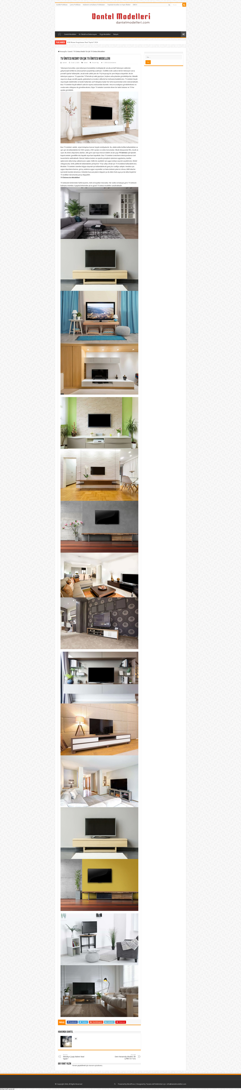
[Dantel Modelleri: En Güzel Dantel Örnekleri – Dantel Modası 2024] (120, 19)
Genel (70, 51)
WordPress (131, 1084)
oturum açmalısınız (95, 1065)
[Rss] (169, 4)
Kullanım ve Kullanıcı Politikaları (94, 5)
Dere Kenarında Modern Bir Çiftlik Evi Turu (125, 1057)
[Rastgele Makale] (183, 34)
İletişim (115, 34)
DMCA (135, 5)
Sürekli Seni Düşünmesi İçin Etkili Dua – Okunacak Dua (86, 42)
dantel (65, 62)
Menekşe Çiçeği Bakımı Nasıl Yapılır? (73, 1057)
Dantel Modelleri (70, 34)
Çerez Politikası (75, 5)
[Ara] (184, 5)
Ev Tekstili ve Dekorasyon (88, 34)
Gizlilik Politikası (61, 5)
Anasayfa (59, 34)
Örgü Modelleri (105, 34)
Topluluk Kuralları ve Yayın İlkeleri (118, 5)
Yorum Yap (95, 62)
